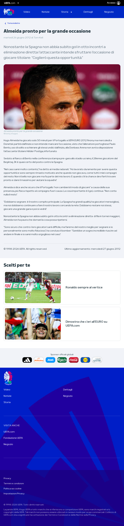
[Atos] (50, 360)
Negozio (68, 396)
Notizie (7, 396)
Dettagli (67, 390)
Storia (7, 402)
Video (7, 390)
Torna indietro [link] (13, 23)
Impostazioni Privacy (14, 494)
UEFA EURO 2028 (9, 12)
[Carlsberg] (62, 360)
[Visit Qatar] (97, 360)
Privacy (7, 478)
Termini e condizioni (14, 484)
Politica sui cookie (12, 489)
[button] (66, 12)
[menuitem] (28, 12)
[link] (26, 12)
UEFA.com (9, 432)
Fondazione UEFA (13, 438)
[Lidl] (85, 360)
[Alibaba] (39, 360)
